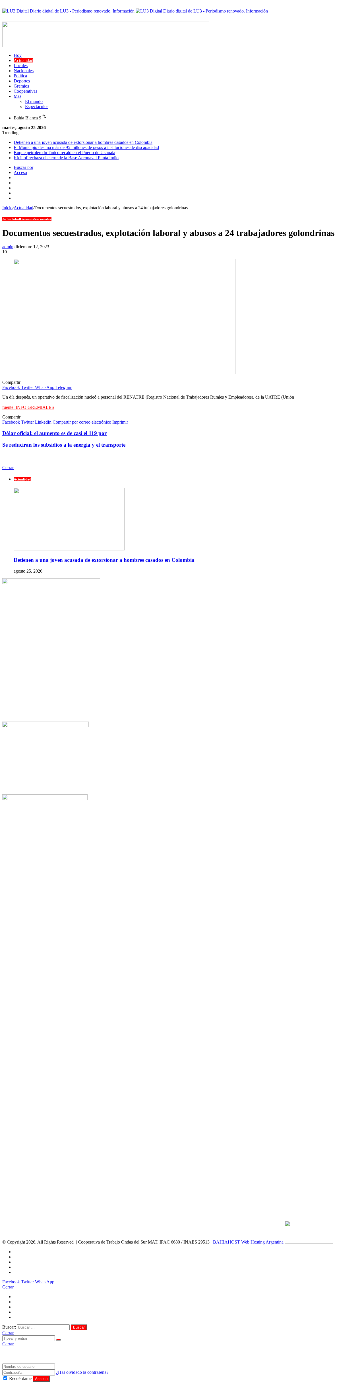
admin (7, 246)
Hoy (18, 55)
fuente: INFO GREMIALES (28, 407)
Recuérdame (20, 1378)
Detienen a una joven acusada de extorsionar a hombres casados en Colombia (83, 142)
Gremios (21, 86)
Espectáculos (36, 106)
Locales (21, 65)
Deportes (22, 80)
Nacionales (24, 70)
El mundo (34, 101)
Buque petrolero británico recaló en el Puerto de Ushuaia (64, 152)
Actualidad (23, 60)
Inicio (7, 207)
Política (20, 75)
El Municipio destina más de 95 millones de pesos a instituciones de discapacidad (86, 147)
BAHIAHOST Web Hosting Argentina (248, 1242)
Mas (17, 96)
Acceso (41, 1379)
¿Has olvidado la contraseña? (82, 1372)
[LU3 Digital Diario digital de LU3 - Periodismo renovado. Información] (135, 11)
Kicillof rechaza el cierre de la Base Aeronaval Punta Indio (66, 157)
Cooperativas (25, 91)
